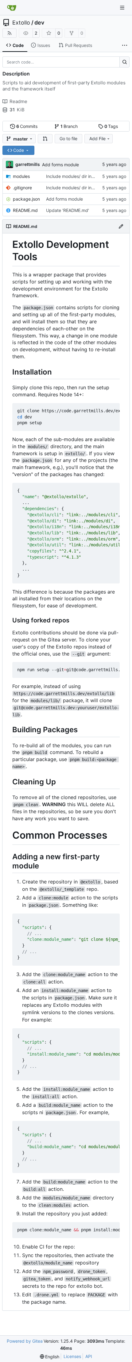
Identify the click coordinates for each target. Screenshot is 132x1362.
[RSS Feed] (9, 33)
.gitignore (22, 187)
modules (21, 176)
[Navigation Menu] (123, 7)
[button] (45, 138)
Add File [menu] (97, 138)
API (88, 1356)
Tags (111, 126)
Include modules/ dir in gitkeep (77, 176)
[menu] (50, 1356)
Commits (27, 126)
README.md (25, 210)
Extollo (21, 23)
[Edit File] (121, 226)
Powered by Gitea (25, 1341)
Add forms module (60, 164)
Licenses (72, 1356)
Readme (18, 101)
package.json (26, 199)
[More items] (125, 45)
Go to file (68, 138)
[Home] (11, 7)
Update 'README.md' (67, 210)
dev (39, 23)
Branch (69, 126)
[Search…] (124, 61)
